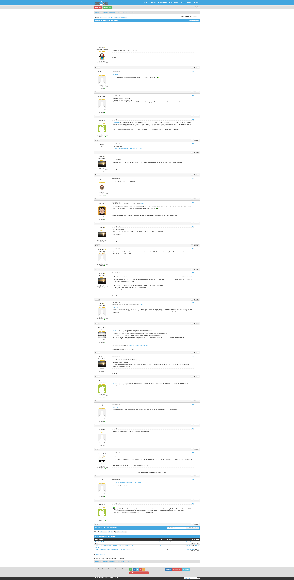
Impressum (118, 569)
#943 (193, 95)
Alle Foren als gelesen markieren (139, 572)
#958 (193, 452)
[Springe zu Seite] (126, 17)
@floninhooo (116, 122)
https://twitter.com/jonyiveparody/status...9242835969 (127, 482)
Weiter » (123, 17)
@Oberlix (115, 74)
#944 (193, 119)
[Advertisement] (147, 35)
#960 (193, 503)
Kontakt (169, 569)
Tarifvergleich (163, 2)
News (153, 2)
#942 (193, 71)
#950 (193, 248)
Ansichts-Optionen (194, 20)
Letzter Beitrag (188, 541)
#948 (193, 202)
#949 (193, 226)
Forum (146, 2)
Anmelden (98, 7)
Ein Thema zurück (101, 527)
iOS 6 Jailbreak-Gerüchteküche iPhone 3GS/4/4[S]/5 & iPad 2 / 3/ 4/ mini (114, 549)
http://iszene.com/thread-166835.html (138, 345)
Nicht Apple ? (120, 12)
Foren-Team (177, 569)
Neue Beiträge (174, 2)
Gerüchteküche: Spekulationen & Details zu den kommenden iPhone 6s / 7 (115, 545)
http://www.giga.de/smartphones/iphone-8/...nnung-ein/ (127, 148)
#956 (193, 404)
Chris (198, 549)
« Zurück (102, 17)
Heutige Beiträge (186, 2)
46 (109, 17)
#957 (193, 428)
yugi (141, 304)
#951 (193, 272)
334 (160, 541)
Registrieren (108, 7)
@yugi (114, 330)
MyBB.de (107, 577)
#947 (193, 178)
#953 (193, 327)
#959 (193, 479)
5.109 (160, 549)
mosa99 (141, 203)
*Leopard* (197, 541)
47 (111, 17)
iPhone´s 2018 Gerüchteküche (103, 542)
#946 (193, 156)
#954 (193, 356)
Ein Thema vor (111, 527)
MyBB (116, 577)
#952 (193, 302)
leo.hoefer (197, 545)
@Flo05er (115, 307)
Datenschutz (125, 569)
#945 (193, 143)
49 (116, 17)
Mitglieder (186, 569)
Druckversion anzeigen (100, 554)
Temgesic (97, 547)
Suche (197, 2)
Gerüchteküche (130, 12)
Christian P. (97, 551)
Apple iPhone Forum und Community (105, 12)
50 (119, 17)
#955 (193, 380)
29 (160, 545)
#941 (193, 47)
